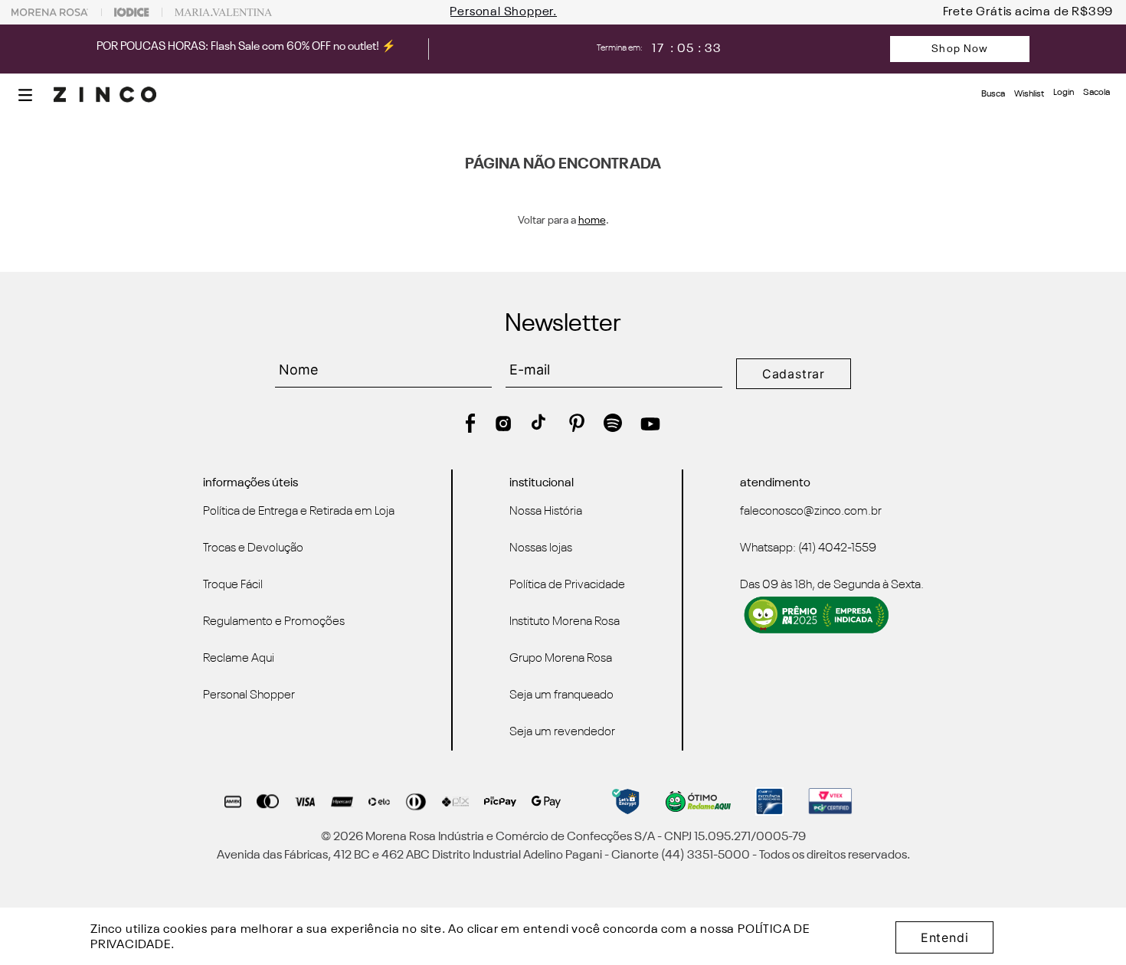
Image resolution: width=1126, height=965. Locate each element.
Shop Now (959, 49)
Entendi (945, 937)
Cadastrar (793, 373)
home (592, 220)
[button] (25, 95)
